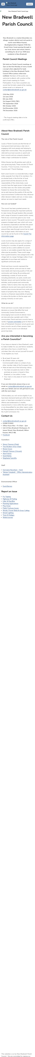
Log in (30, 4)
